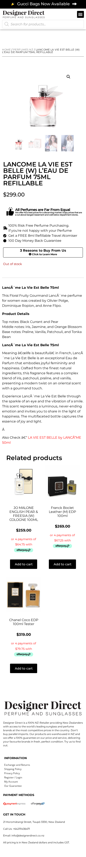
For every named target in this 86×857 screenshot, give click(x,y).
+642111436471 (21, 828)
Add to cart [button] (24, 564)
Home (6, 49)
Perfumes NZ (23, 49)
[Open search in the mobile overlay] (43, 24)
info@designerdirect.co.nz (27, 835)
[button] (80, 14)
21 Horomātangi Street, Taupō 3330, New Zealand (34, 821)
